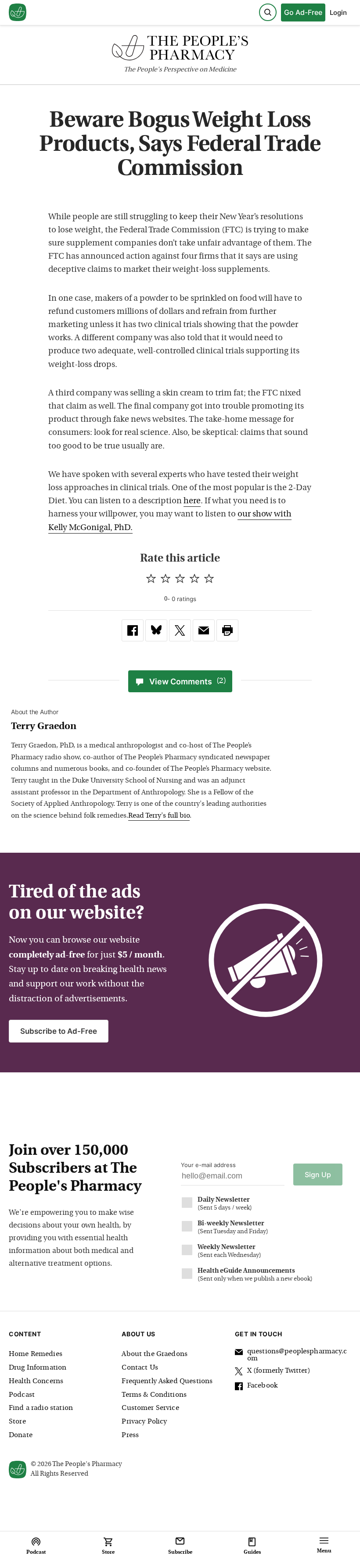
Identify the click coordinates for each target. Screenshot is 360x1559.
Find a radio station (41, 1408)
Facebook (262, 1385)
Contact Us (140, 1367)
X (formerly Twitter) (278, 1370)
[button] (227, 630)
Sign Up (318, 1174)
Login (338, 12)
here (192, 501)
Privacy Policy (144, 1421)
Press (130, 1435)
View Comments (187, 681)
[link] (133, 630)
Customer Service (150, 1408)
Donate (20, 1435)
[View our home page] (17, 13)
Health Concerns (36, 1381)
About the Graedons (154, 1354)
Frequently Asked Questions (167, 1381)
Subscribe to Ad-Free (58, 1031)
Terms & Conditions (154, 1395)
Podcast (22, 1395)
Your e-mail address (208, 1164)
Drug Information (37, 1367)
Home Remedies (35, 1354)
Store (17, 1421)
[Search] (268, 12)
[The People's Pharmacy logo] (180, 49)
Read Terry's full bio (159, 815)
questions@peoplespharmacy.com (297, 1355)
